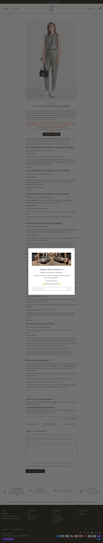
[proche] (72, 250)
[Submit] (69, 289)
